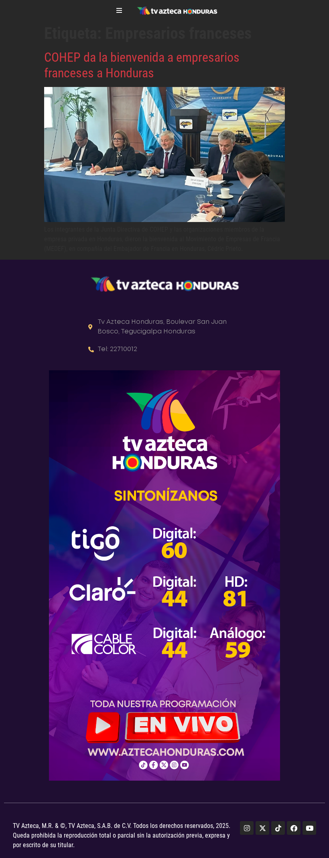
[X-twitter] (262, 828)
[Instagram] (247, 828)
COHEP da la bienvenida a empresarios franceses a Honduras (142, 65)
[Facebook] (294, 828)
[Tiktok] (278, 828)
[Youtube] (309, 828)
